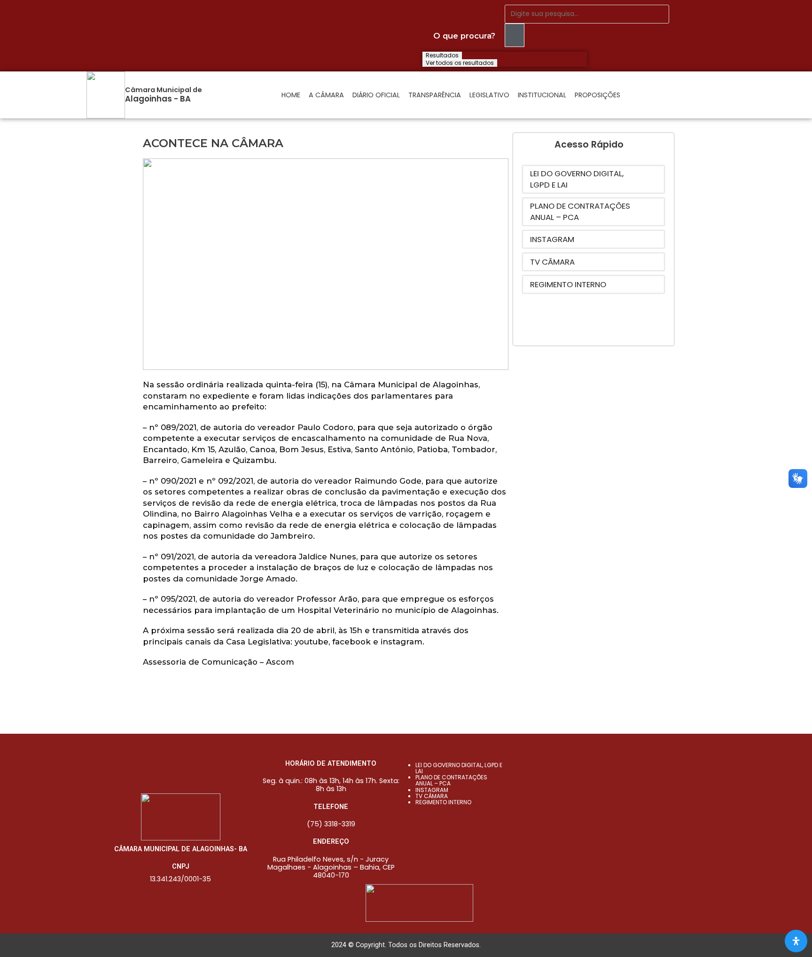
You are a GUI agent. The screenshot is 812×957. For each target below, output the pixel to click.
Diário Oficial (376, 95)
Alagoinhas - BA (158, 98)
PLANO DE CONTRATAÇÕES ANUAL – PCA (451, 780)
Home (290, 95)
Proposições (597, 95)
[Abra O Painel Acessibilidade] (796, 941)
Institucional (542, 95)
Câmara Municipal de (163, 89)
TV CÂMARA (431, 796)
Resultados (442, 55)
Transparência (434, 95)
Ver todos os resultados (460, 63)
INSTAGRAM (431, 790)
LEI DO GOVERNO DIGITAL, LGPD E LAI (458, 768)
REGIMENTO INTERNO (443, 802)
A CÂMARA (326, 95)
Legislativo (489, 95)
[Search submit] (514, 35)
